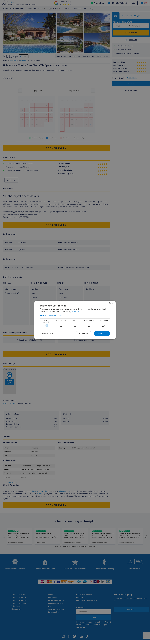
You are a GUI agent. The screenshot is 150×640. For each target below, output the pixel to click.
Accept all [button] (101, 333)
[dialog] (75, 320)
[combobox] (110, 303)
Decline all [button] (83, 333)
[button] (75, 315)
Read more (76, 311)
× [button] (112, 303)
